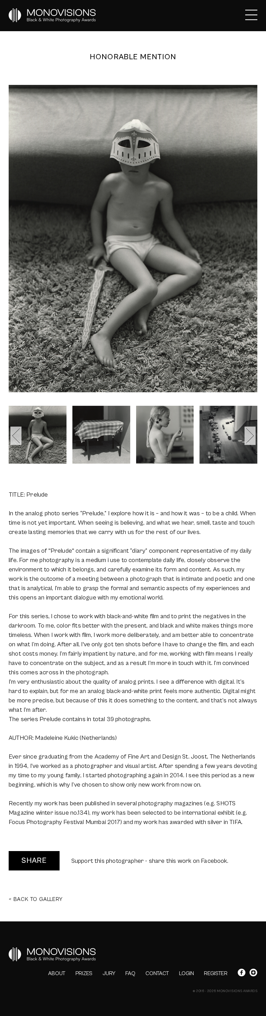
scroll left (15, 436)
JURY (109, 973)
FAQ (130, 973)
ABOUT (56, 973)
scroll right (250, 436)
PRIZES (84, 973)
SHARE (34, 860)
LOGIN (186, 973)
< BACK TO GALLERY (36, 899)
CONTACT (157, 973)
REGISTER (216, 973)
